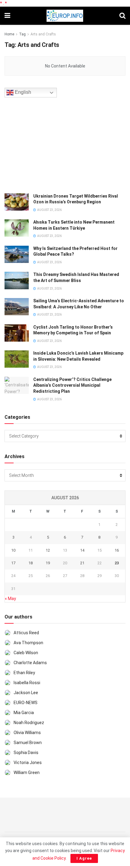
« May (10, 598)
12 (48, 550)
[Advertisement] (50, 144)
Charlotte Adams (30, 662)
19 (48, 563)
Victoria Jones (28, 762)
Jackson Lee (26, 692)
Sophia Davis (26, 752)
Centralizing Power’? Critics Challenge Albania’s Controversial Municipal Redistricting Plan (72, 385)
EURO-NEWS (25, 702)
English (22, 92)
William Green (27, 772)
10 (13, 550)
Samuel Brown (28, 742)
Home (9, 34)
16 (117, 550)
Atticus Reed (26, 632)
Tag (22, 34)
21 (82, 563)
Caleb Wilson (26, 652)
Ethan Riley (24, 672)
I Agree (84, 858)
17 (13, 563)
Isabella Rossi (27, 682)
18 (30, 563)
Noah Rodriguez (29, 722)
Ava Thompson (28, 642)
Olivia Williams (27, 732)
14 (82, 550)
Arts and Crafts (43, 34)
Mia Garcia (24, 712)
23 (117, 563)
